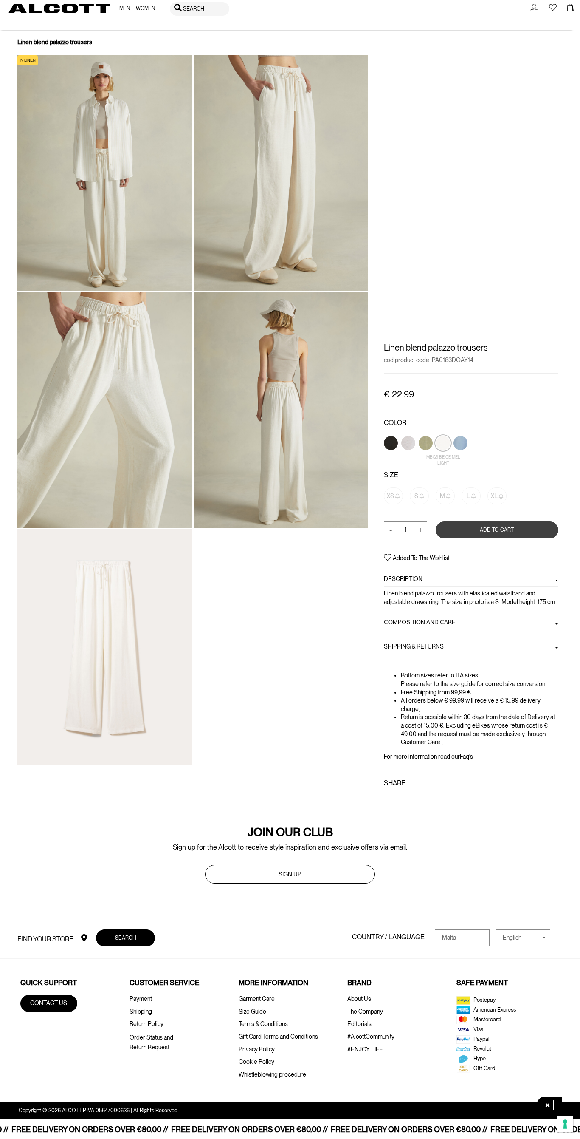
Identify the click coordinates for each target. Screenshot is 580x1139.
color (395, 423)
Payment (141, 998)
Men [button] (124, 8)
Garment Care (257, 998)
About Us (359, 998)
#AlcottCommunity (370, 1036)
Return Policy (146, 1023)
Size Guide (252, 1011)
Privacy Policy (257, 1049)
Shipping (141, 1011)
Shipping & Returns (414, 646)
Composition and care (420, 622)
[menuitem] (124, 8)
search (125, 937)
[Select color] (391, 457)
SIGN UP (290, 874)
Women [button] (145, 8)
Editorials (359, 1023)
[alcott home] (59, 8)
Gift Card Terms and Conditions (278, 1036)
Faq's (466, 756)
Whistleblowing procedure (272, 1074)
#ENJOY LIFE (365, 1049)
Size (391, 475)
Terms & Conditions (263, 1023)
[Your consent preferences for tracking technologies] (565, 1124)
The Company (365, 1011)
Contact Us (48, 1003)
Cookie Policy (256, 1061)
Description (403, 578)
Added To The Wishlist (420, 558)
